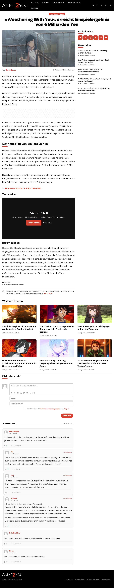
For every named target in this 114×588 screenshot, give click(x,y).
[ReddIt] (101, 37)
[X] (85, 37)
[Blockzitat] (30, 393)
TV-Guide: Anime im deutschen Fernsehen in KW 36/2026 (90, 70)
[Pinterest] (95, 37)
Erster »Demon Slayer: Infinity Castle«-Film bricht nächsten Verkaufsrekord (92, 363)
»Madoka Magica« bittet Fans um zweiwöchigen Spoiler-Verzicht (19, 327)
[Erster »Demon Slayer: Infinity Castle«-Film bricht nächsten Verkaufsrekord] (94, 348)
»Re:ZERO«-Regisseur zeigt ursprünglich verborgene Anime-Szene (56, 363)
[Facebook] (96, 5)
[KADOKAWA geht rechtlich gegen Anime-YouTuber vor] (94, 314)
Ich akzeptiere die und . (48, 409)
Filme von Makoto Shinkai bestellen (23, 188)
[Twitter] (101, 5)
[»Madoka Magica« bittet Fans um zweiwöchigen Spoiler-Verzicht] (19, 314)
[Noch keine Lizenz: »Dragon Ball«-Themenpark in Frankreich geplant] (57, 314)
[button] (93, 5)
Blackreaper (68, 452)
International (54, 14)
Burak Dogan (11, 70)
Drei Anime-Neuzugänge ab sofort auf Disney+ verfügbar (93, 61)
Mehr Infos (47, 223)
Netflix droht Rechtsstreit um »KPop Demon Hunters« (92, 51)
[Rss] (110, 5)
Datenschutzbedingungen (50, 409)
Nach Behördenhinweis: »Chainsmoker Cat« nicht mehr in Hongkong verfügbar (19, 363)
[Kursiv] (14, 393)
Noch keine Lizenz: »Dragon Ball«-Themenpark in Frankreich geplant (57, 329)
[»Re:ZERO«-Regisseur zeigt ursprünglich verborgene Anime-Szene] (57, 348)
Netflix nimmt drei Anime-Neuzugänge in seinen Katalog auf (94, 80)
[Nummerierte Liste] (24, 393)
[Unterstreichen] (17, 393)
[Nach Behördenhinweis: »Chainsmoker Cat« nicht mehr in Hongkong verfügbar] (19, 348)
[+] (34, 393)
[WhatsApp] (90, 37)
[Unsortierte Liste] (27, 393)
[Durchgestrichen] (21, 393)
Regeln (66, 409)
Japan (62, 14)
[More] (106, 37)
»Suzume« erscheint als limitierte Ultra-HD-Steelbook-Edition (94, 89)
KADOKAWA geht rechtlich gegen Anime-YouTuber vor (93, 327)
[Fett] (11, 393)
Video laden (34, 222)
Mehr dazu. (48, 294)
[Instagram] (105, 5)
